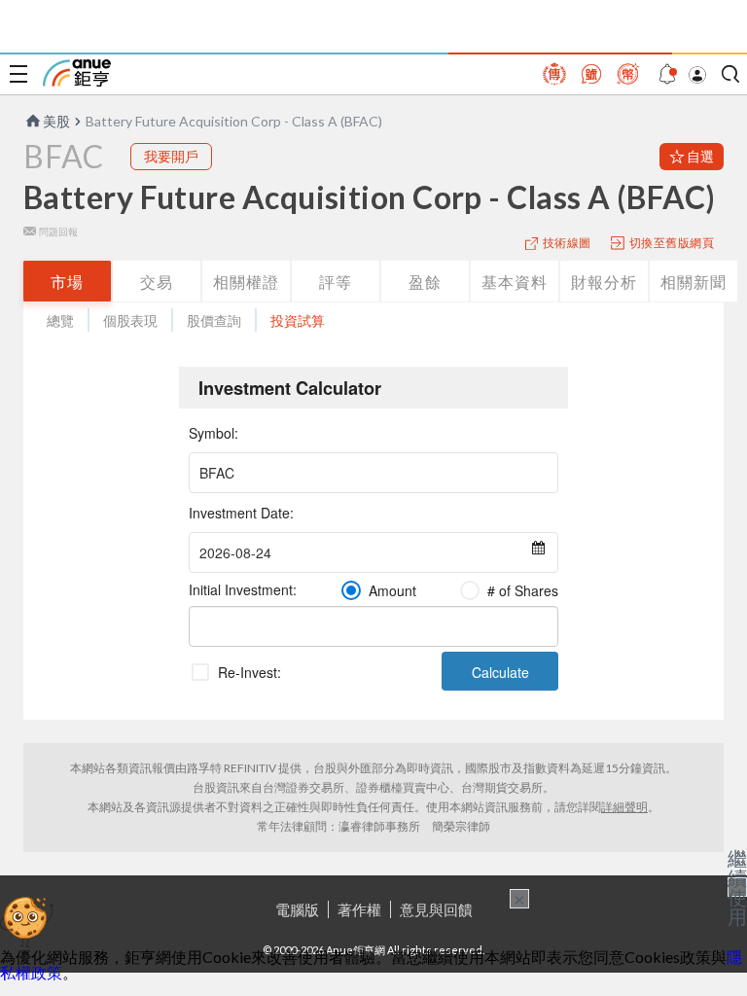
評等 (335, 281)
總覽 (60, 320)
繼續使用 (737, 887)
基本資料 (514, 281)
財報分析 (604, 281)
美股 (56, 121)
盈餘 (425, 281)
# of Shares (522, 590)
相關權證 (246, 281)
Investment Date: (241, 512)
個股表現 (130, 320)
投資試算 (297, 320)
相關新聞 (693, 281)
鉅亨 (77, 73)
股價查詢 (214, 320)
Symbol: (213, 433)
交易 (156, 281)
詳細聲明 (624, 807)
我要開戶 (171, 156)
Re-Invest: (249, 672)
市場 (67, 281)
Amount (392, 590)
